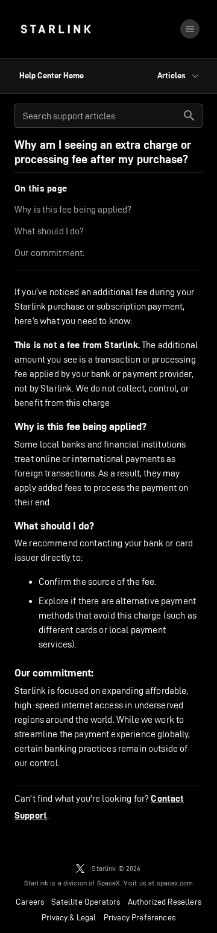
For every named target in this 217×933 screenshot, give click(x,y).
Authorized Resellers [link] (164, 901)
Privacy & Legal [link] (69, 917)
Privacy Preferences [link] (139, 917)
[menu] (190, 29)
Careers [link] (30, 901)
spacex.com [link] (175, 883)
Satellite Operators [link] (85, 901)
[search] (189, 116)
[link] (55, 29)
